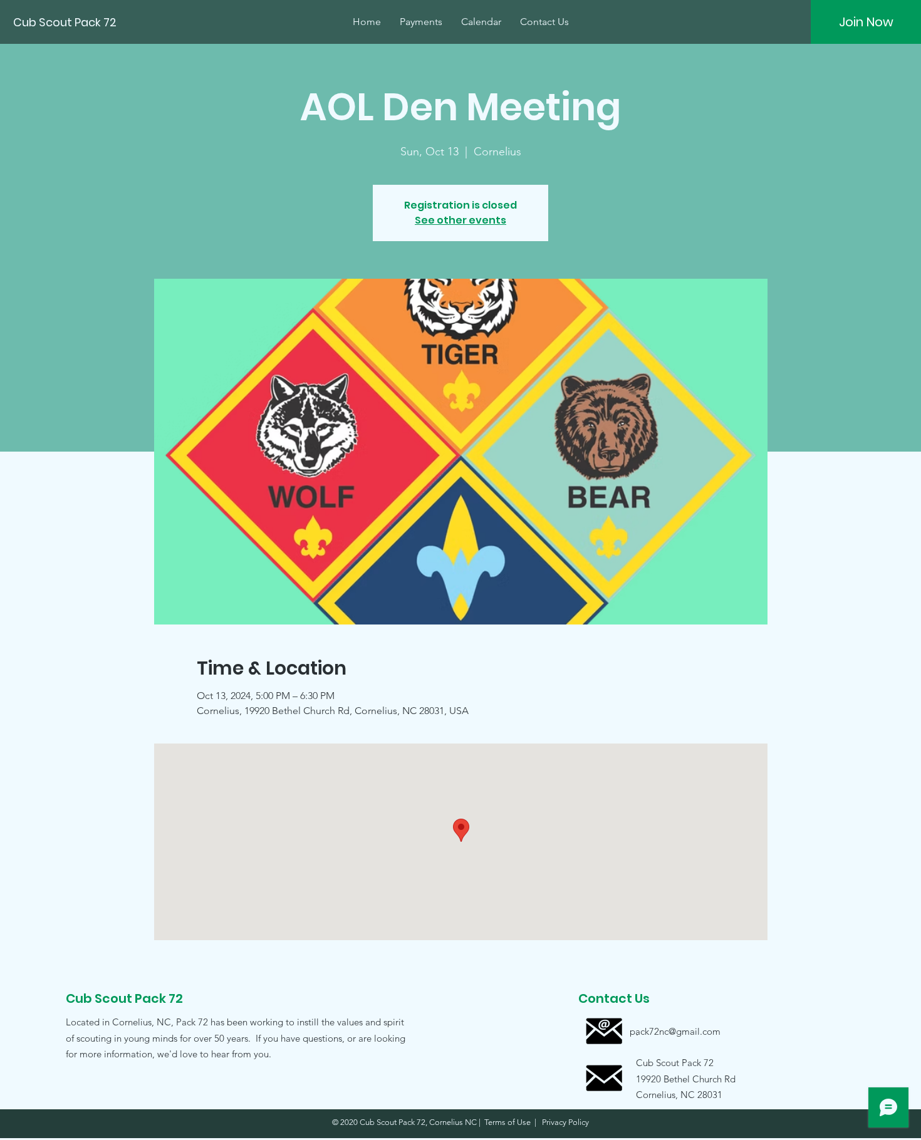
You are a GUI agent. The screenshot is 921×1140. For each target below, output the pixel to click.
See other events (460, 220)
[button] (675, 1078)
